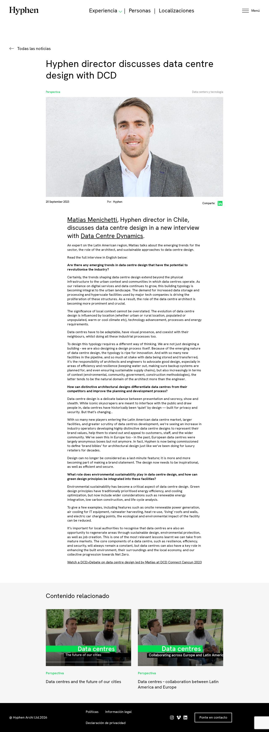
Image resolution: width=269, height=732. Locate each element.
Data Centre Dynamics (112, 236)
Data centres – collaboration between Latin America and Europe (178, 684)
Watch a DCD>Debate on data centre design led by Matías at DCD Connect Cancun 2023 (134, 562)
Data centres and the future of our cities (83, 681)
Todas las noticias (34, 48)
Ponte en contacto (213, 717)
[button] (251, 11)
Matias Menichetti (92, 220)
